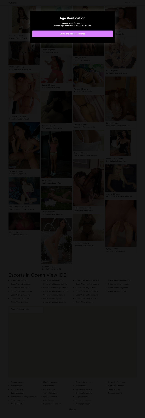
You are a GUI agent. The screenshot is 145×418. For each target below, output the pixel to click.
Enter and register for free (72, 34)
